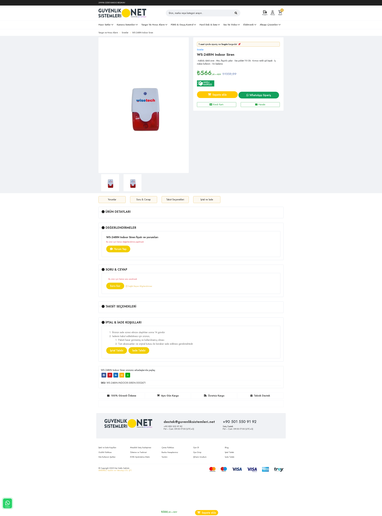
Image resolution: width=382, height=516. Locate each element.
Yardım (164, 456)
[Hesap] (272, 12)
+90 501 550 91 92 (239, 421)
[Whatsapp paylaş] (127, 375)
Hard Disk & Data (208, 24)
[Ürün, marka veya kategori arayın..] (236, 13)
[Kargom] (264, 12)
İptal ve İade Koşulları (107, 447)
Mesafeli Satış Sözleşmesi (140, 447)
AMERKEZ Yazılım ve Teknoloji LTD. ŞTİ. (115, 470)
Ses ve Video (230, 24)
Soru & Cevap (143, 199)
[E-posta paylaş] (121, 375)
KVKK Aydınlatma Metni (140, 456)
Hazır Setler (104, 24)
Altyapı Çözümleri (269, 24)
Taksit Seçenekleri (175, 199)
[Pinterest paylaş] (109, 375)
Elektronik (248, 24)
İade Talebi (138, 350)
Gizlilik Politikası (105, 452)
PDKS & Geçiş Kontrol (182, 24)
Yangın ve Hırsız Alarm (153, 24)
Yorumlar (112, 199)
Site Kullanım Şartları (106, 456)
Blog (227, 447)
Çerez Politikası (168, 447)
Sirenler (125, 32)
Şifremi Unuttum (200, 456)
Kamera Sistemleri (126, 24)
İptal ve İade (207, 199)
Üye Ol (196, 447)
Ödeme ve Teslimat (138, 452)
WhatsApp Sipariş (260, 95)
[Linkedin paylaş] (115, 375)
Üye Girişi (197, 452)
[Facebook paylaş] (103, 375)
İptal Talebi (116, 350)
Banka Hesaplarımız (170, 452)
